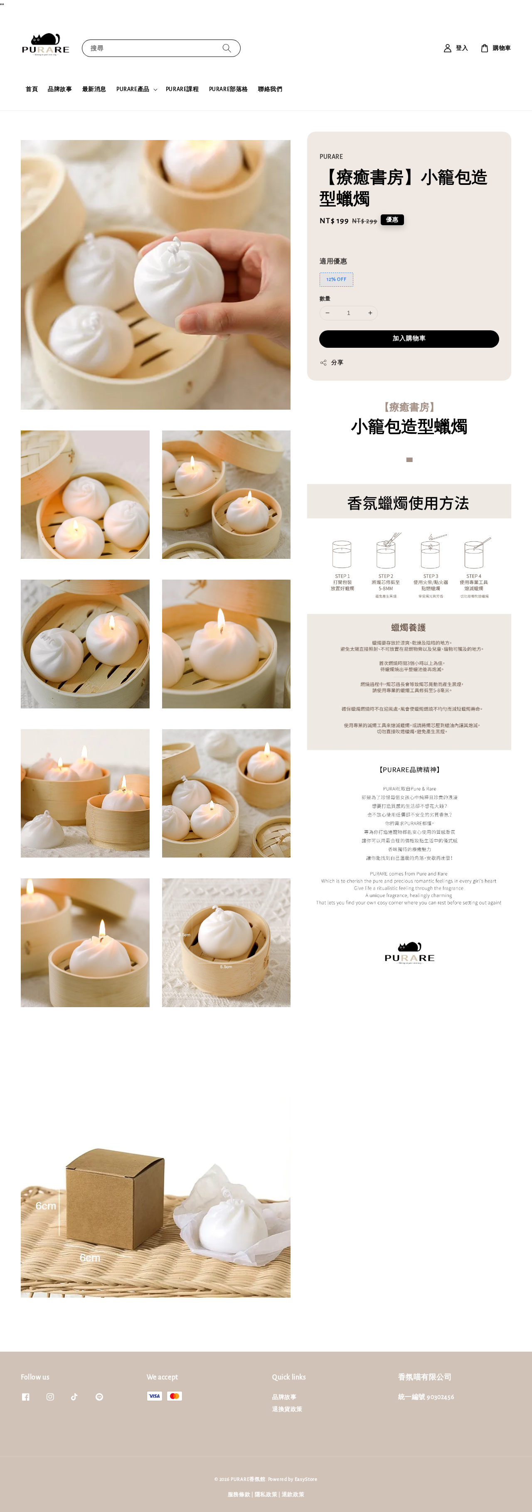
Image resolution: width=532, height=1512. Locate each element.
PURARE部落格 (228, 89)
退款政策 (293, 1494)
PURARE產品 (133, 89)
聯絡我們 (270, 89)
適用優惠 (333, 261)
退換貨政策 (287, 1409)
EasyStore (306, 1479)
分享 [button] (337, 363)
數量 (325, 299)
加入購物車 (409, 338)
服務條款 (239, 1494)
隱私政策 (266, 1494)
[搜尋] (227, 48)
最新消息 (94, 89)
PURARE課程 (182, 89)
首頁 (32, 89)
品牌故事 (60, 89)
